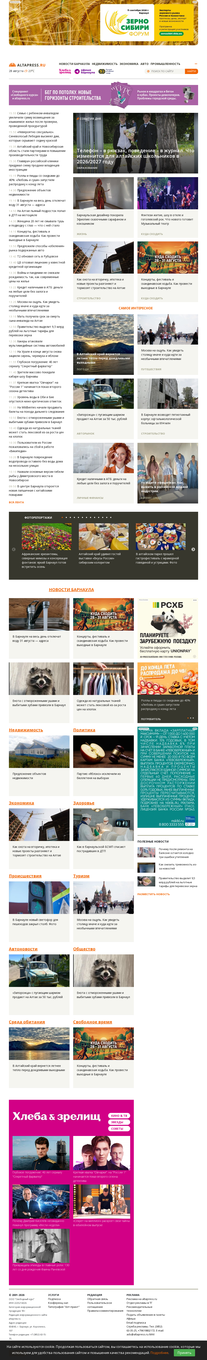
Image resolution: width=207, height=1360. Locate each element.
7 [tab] (85, 517)
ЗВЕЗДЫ (117, 1122)
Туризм (81, 876)
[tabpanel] (46, 549)
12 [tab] (106, 517)
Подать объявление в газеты (146, 1315)
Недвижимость (105, 64)
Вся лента (16, 502)
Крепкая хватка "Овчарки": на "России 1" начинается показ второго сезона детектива (99, 1176)
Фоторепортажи (38, 517)
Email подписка (136, 1322)
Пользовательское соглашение (99, 1305)
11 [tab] (102, 517)
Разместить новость (153, 894)
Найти (191, 71)
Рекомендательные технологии (139, 1309)
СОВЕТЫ (117, 1129)
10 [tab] (98, 517)
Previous (14, 550)
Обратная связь (97, 1299)
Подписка (54, 1299)
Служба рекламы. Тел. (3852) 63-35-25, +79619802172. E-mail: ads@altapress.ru (145, 1330)
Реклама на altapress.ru (142, 1299)
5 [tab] (77, 517)
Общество (84, 949)
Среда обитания (27, 1022)
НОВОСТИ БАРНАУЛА (71, 589)
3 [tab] (69, 517)
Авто (144, 64)
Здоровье (83, 803)
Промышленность (165, 64)
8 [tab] (90, 517)
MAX (152, 1334)
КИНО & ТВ (119, 1116)
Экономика (129, 64)
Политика (84, 730)
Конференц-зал (58, 1303)
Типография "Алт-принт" (64, 1307)
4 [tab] (73, 517)
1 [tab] (61, 517)
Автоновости (23, 949)
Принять (184, 1352)
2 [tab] (65, 517)
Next (193, 550)
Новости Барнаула (74, 64)
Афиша (131, 1318)
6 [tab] (81, 517)
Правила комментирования (105, 1310)
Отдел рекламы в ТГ (139, 1303)
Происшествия (25, 876)
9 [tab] (94, 517)
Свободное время (92, 1022)
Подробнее (159, 1352)
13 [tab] (110, 517)
